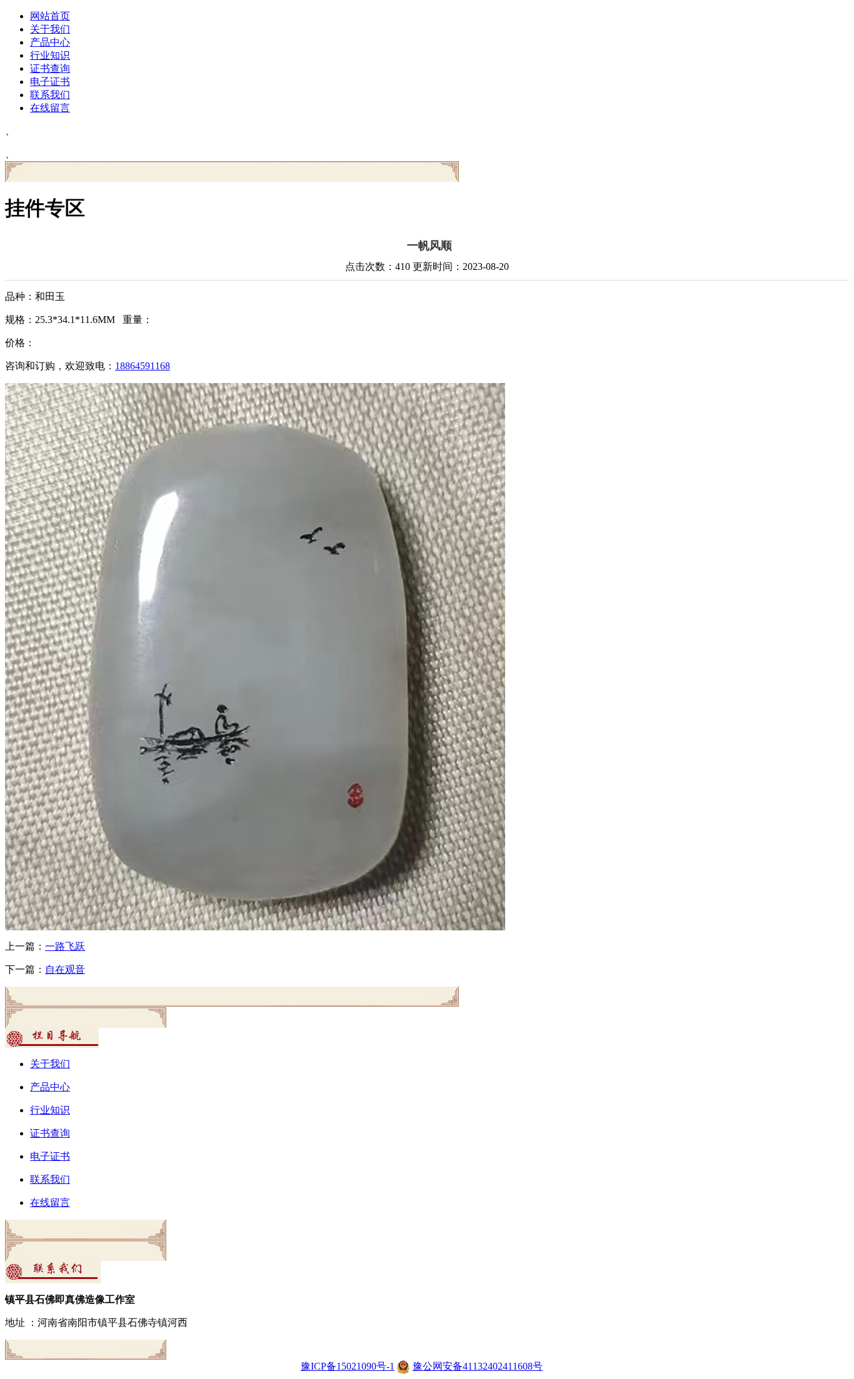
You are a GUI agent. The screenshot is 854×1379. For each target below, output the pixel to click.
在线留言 (50, 107)
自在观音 (65, 969)
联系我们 (50, 94)
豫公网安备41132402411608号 (478, 1366)
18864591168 (142, 366)
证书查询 (50, 68)
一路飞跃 (65, 946)
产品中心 (50, 42)
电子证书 (50, 81)
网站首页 (50, 16)
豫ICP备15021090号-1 (347, 1366)
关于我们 (50, 29)
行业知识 (50, 55)
